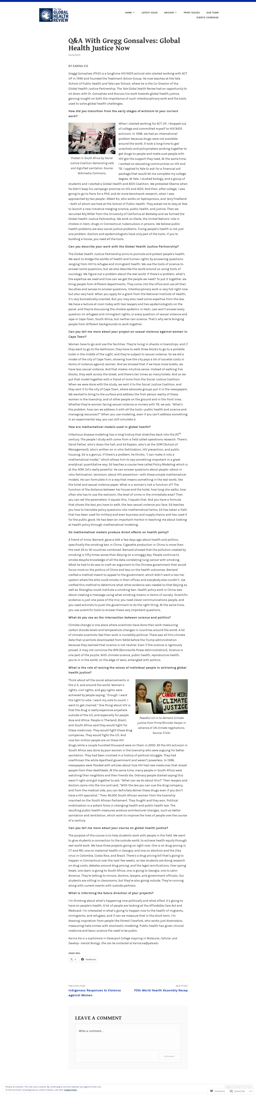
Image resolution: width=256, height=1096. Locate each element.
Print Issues (192, 12)
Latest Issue (150, 12)
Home (128, 12)
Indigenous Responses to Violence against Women (94, 991)
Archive (169, 12)
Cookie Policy (70, 1090)
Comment (168, 1056)
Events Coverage (208, 17)
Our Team (212, 12)
